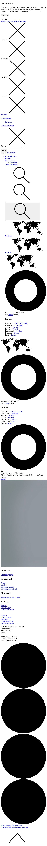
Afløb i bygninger (7, 575)
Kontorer (4, 114)
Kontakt (8, 156)
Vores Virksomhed (7, 126)
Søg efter (4, 146)
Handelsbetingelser (7, 621)
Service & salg (6, 118)
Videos (16, 21)
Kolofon (4, 615)
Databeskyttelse (6, 617)
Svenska (16, 327)
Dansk (16, 333)
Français (15, 329)
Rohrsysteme (11, 153)
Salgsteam (8, 122)
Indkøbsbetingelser (7, 623)
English (24, 323)
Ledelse (3, 585)
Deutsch (18, 323)
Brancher (4, 583)
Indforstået (5, 15)
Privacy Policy (36, 11)
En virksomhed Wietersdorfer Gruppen (14, 827)
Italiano (13, 335)
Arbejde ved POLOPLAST (10, 597)
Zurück (3, 479)
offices (10, 315)
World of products (7, 21)
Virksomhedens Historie (9, 589)
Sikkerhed (4, 619)
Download (22, 21)
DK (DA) (8, 236)
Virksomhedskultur (7, 587)
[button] (21, 183)
